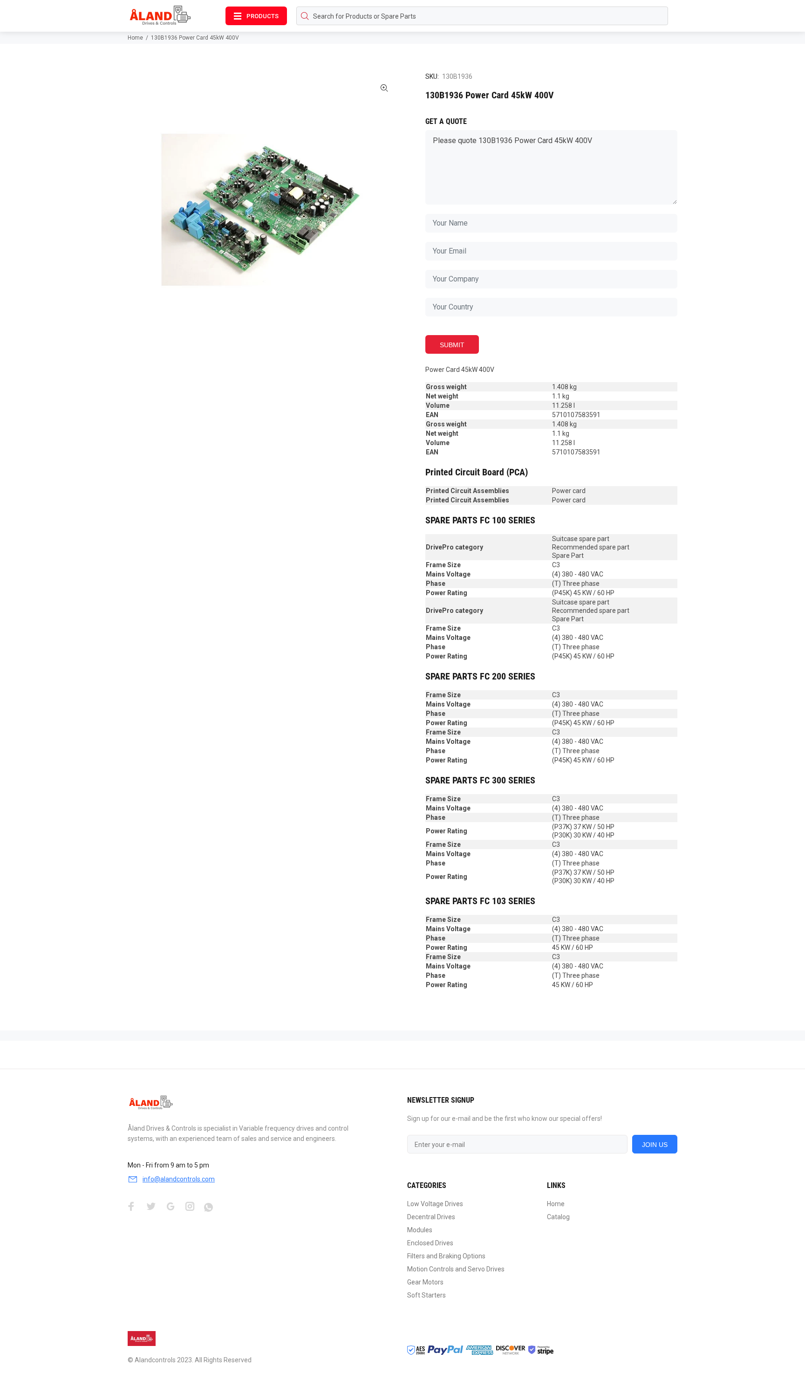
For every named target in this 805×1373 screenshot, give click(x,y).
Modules (419, 1230)
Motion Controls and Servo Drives (456, 1269)
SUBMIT (452, 345)
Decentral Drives (431, 1217)
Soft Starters (426, 1295)
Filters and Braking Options (446, 1256)
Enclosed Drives (430, 1243)
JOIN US (655, 1144)
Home (135, 37)
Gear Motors (425, 1282)
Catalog (558, 1217)
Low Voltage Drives (435, 1204)
